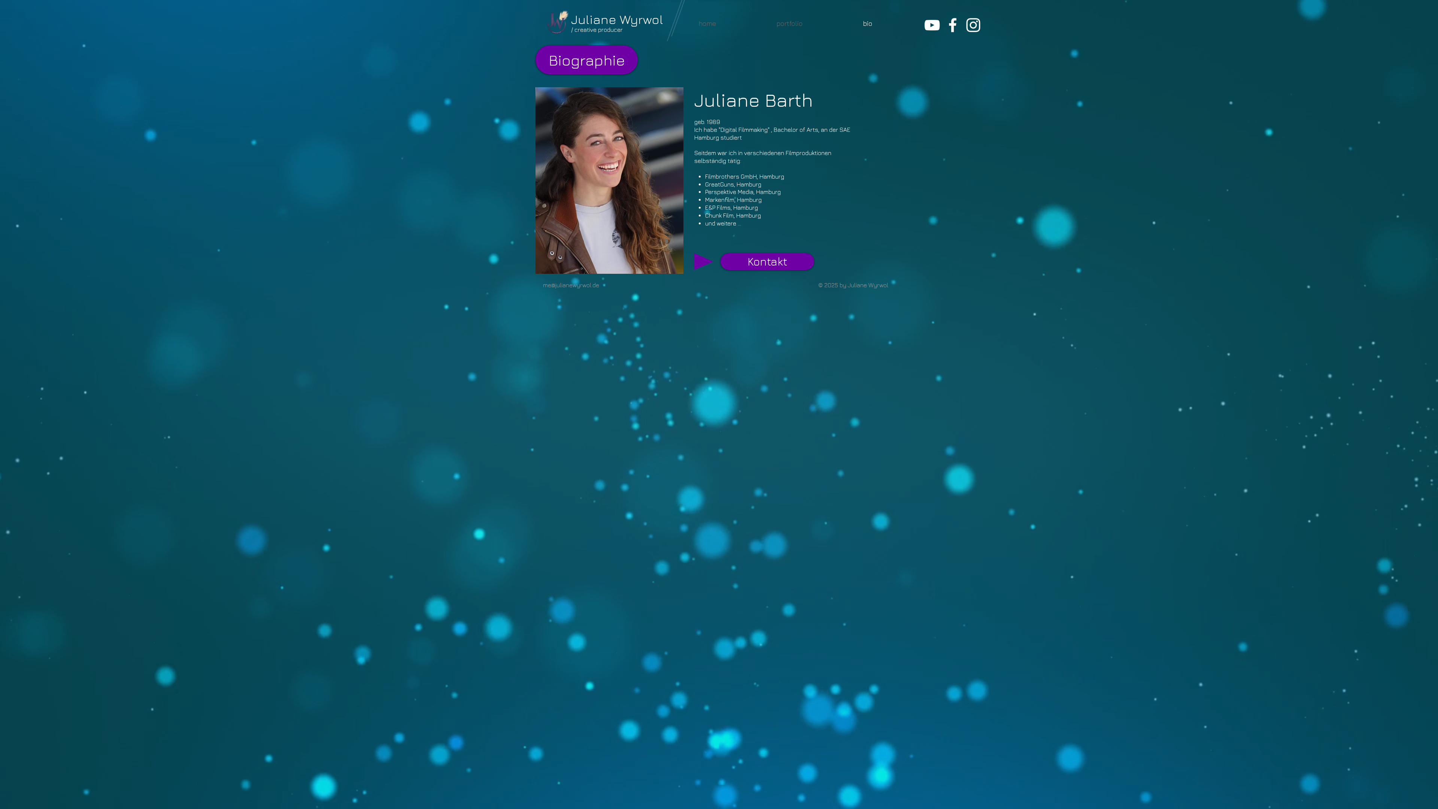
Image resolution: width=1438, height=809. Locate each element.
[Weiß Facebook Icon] (952, 25)
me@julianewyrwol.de (571, 285)
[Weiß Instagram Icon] (973, 25)
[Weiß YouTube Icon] (932, 25)
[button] (789, 23)
